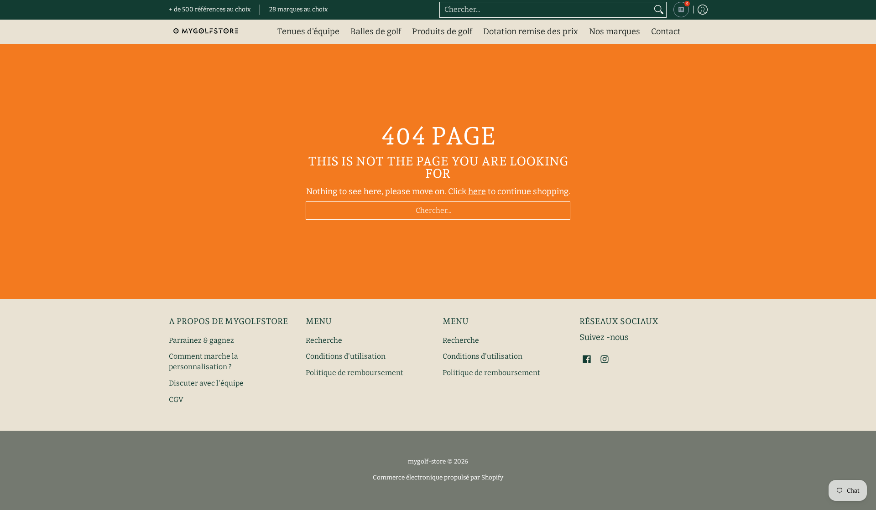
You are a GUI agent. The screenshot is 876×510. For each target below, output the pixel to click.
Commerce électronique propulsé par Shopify (438, 477)
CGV (176, 399)
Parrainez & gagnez (201, 340)
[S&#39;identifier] (703, 10)
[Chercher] (659, 9)
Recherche (324, 340)
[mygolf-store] (205, 32)
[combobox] (546, 9)
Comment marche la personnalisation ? (203, 361)
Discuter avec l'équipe (206, 383)
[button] (586, 360)
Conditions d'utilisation (346, 356)
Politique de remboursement (354, 372)
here (477, 191)
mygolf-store (427, 461)
